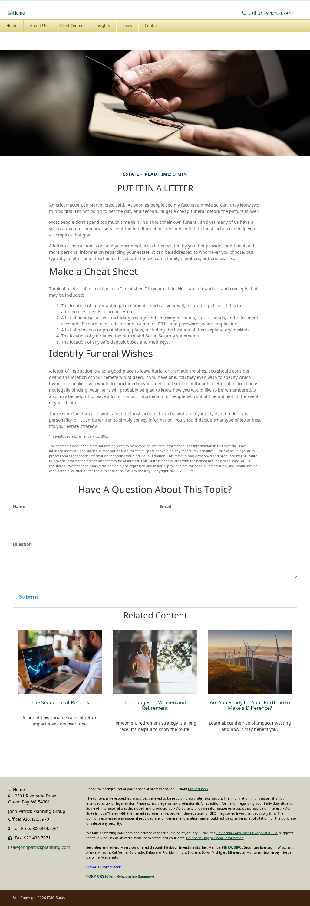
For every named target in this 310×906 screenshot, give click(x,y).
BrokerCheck (198, 789)
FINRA (227, 847)
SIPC (238, 847)
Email (165, 506)
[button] (38, 26)
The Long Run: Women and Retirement (155, 705)
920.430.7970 (271, 13)
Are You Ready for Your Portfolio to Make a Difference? (250, 705)
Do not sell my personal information (215, 838)
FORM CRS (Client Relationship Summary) (120, 876)
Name (19, 506)
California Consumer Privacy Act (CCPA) (247, 832)
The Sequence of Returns (60, 702)
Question (22, 544)
